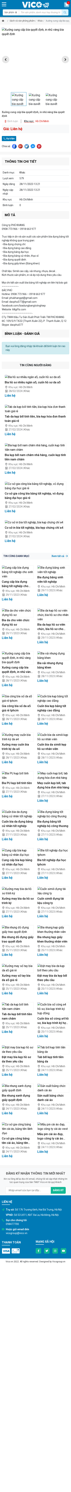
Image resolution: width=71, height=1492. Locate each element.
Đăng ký (58, 1190)
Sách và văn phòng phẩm (22, 21)
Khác (40, 21)
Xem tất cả (58, 556)
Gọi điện (10, 138)
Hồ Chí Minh (26, 387)
